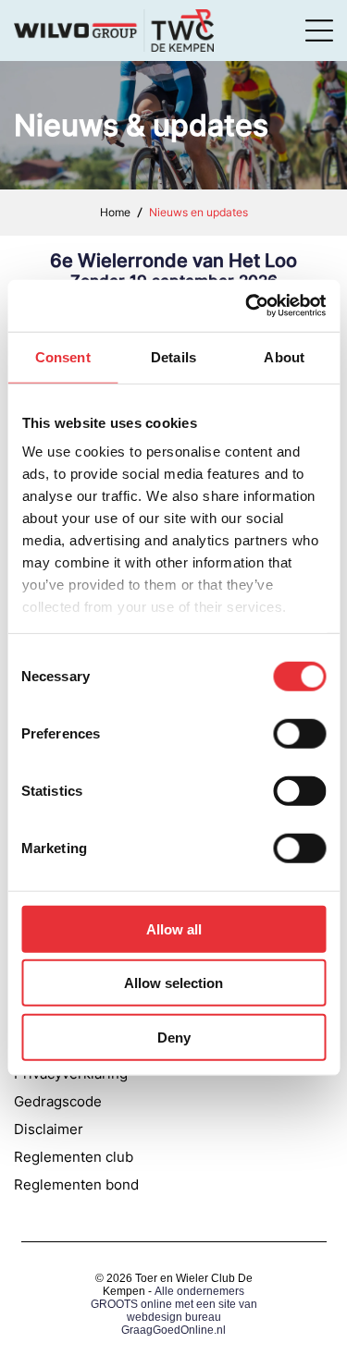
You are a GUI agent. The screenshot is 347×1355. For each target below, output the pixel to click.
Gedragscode (58, 1101)
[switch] (299, 733)
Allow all (174, 928)
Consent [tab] (63, 356)
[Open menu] (319, 30)
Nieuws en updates (198, 212)
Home (115, 212)
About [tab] (284, 356)
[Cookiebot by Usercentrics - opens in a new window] (247, 306)
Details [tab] (173, 356)
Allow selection (173, 983)
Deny (174, 1036)
